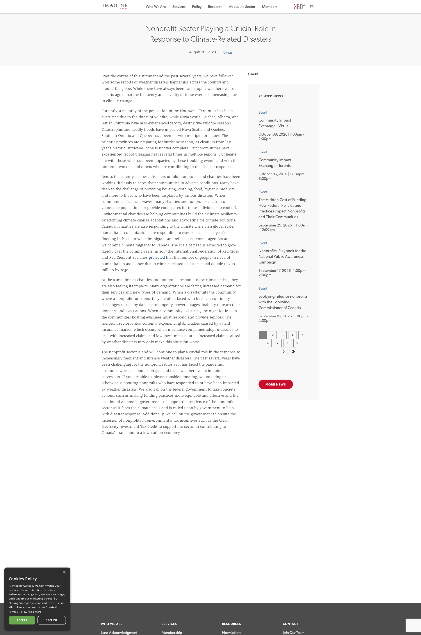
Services (179, 7)
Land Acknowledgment (119, 633)
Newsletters (231, 633)
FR (312, 7)
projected (157, 257)
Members (269, 7)
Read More (35, 612)
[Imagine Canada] (115, 8)
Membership (172, 633)
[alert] (37, 599)
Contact (290, 624)
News (227, 53)
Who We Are (156, 7)
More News (276, 384)
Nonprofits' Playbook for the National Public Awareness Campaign (282, 256)
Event (263, 112)
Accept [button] (22, 620)
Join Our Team (294, 633)
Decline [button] (52, 620)
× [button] (64, 572)
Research (215, 7)
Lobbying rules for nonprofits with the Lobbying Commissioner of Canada (283, 302)
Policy (197, 7)
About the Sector (242, 7)
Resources (231, 624)
